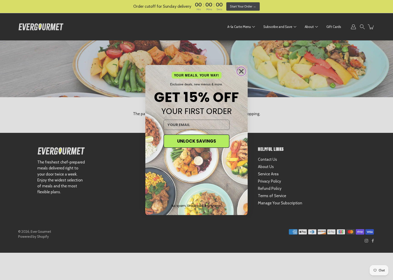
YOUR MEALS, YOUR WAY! (196, 75)
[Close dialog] (241, 71)
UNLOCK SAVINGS (196, 141)
